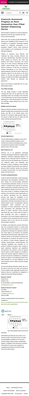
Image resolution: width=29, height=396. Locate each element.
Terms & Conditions (21, 390)
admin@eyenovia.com (7, 284)
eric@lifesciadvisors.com (7, 293)
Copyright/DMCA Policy (7, 393)
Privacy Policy (18, 393)
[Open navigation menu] (2, 12)
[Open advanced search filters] (23, 12)
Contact (26, 393)
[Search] (20, 12)
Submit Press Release (9, 390)
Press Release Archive (16, 387)
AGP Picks (3, 2)
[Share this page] (27, 12)
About (8, 387)
